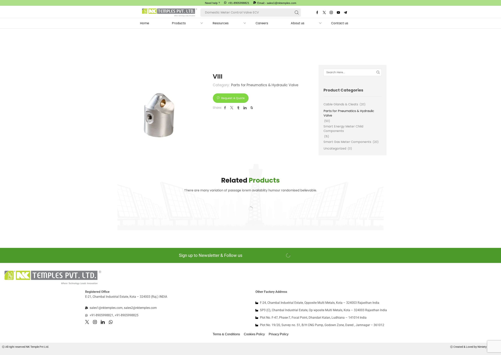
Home (122, 41)
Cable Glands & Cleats (340, 104)
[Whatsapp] (111, 322)
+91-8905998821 (238, 2)
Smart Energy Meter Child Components (343, 128)
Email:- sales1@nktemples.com (276, 2)
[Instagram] (331, 12)
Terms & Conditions (226, 334)
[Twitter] (324, 12)
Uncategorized (334, 148)
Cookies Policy (254, 334)
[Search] (297, 12)
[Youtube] (338, 12)
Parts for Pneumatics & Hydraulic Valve (161, 41)
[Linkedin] (103, 322)
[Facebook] (317, 12)
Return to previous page (365, 41)
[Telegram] (345, 12)
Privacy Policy (278, 334)
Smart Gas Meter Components (347, 142)
